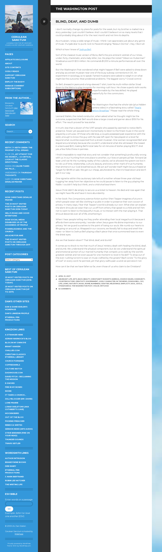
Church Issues (126, 279)
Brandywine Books (15, 462)
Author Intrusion (15, 458)
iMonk (8, 391)
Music (81, 284)
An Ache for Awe (14, 235)
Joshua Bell (85, 49)
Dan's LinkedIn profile (17, 313)
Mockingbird (12, 413)
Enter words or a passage (19, 499)
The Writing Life (13, 484)
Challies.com (12, 350)
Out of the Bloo (14, 417)
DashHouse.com (14, 373)
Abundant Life (65, 279)
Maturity (73, 284)
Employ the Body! (14, 82)
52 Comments (64, 289)
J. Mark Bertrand (14, 476)
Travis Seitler (12, 443)
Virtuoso (104, 286)
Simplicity (125, 284)
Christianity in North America (105, 279)
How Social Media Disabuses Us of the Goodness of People (16, 222)
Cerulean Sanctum (19, 38)
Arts (75, 279)
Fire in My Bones (13, 387)
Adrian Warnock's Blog (18, 339)
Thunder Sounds (14, 439)
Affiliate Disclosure (16, 59)
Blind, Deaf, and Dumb (77, 21)
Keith (8, 147)
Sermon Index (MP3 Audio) (19, 429)
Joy (141, 281)
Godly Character (107, 281)
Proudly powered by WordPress (19, 543)
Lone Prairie (11, 403)
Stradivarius (64, 286)
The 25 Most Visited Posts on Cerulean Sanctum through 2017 (17, 242)
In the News (121, 281)
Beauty (86, 279)
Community (139, 279)
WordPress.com (25, 546)
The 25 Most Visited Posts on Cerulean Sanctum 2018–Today (16, 206)
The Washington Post (82, 286)
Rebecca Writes (13, 425)
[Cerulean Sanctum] (19, 19)
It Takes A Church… (15, 395)
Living (65, 284)
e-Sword (10, 383)
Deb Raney (10, 466)
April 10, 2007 (64, 276)
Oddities (105, 284)
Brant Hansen (12, 346)
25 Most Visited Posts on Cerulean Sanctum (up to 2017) (19, 289)
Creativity (80, 281)
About (8, 63)
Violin (96, 286)
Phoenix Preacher (14, 421)
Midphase (19, 534)
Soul (133, 284)
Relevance (115, 284)
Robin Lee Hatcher (15, 480)
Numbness (95, 284)
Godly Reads (12, 71)
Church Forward (14, 361)
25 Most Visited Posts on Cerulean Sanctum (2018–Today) (19, 280)
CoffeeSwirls (12, 365)
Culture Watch (13, 369)
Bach (80, 279)
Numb (87, 284)
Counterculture (66, 281)
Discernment (92, 281)
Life (60, 284)
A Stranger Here (14, 335)
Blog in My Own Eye (15, 342)
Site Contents (13, 67)
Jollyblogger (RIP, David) (18, 399)
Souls (139, 284)
